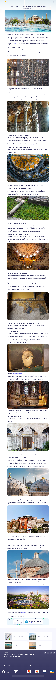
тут (21, 538)
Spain (28, 665)
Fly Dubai (10, 665)
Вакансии (32, 654)
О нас (12, 654)
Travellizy (13, 43)
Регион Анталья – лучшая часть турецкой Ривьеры (26, 57)
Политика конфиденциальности (37, 678)
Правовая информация (9, 656)
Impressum (17, 656)
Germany (32, 665)
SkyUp (5, 665)
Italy (25, 665)
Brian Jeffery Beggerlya (17, 373)
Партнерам (16, 654)
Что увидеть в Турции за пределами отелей (25, 290)
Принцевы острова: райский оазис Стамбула (25, 144)
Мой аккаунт (7, 654)
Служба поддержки (24, 654)
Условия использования (26, 678)
